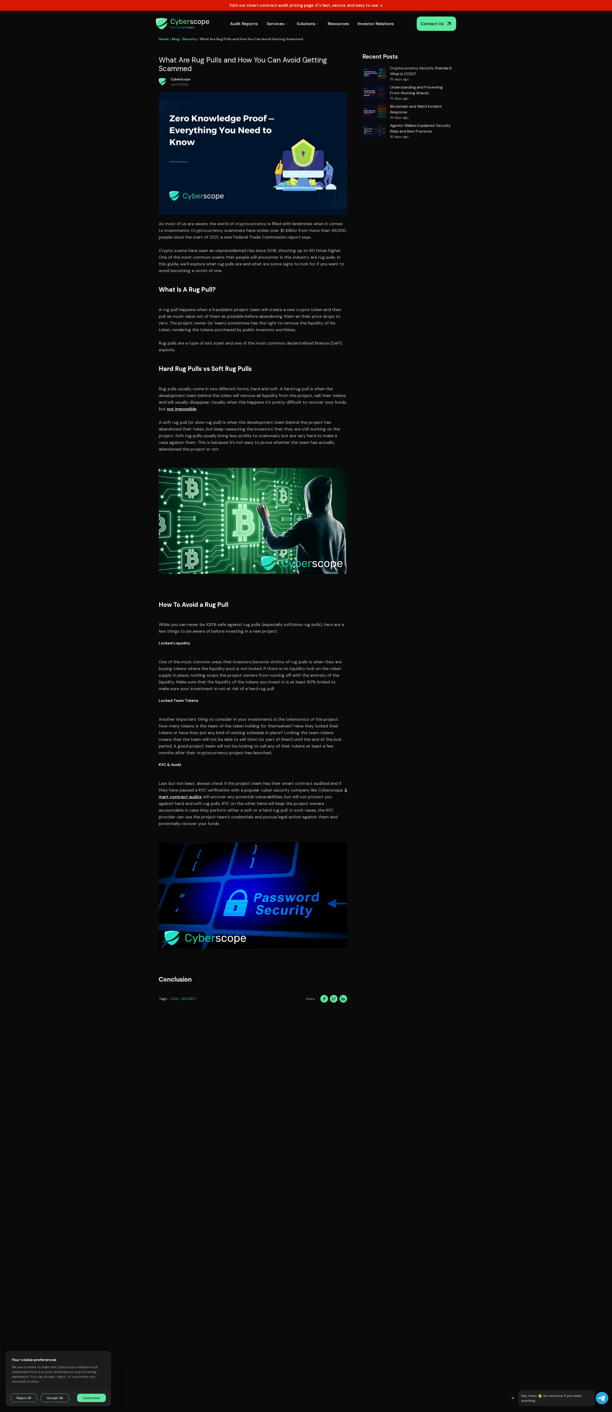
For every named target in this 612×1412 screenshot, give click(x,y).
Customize (91, 1398)
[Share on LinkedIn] (343, 999)
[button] (513, 1398)
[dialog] (58, 1378)
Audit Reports (244, 24)
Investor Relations (376, 24)
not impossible (182, 409)
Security (189, 39)
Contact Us (432, 24)
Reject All (24, 1398)
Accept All (55, 1398)
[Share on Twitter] (334, 999)
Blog (175, 39)
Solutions (306, 24)
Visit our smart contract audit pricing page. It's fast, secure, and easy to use (304, 5)
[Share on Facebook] (324, 999)
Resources (338, 24)
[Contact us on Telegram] (602, 1398)
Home (164, 39)
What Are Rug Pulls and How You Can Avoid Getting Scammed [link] (251, 39)
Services (275, 24)
